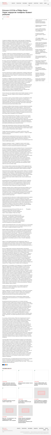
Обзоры (41, 3)
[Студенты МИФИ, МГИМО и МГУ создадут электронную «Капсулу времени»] (41, 380)
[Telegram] (7, 364)
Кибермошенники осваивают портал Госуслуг (41, 26)
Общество (30, 3)
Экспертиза (36, 3)
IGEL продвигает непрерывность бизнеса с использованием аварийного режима (40, 69)
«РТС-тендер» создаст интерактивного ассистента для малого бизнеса (41, 39)
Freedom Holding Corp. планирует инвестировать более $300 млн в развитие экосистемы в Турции (40, 401)
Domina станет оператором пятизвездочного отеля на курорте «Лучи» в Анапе (40, 79)
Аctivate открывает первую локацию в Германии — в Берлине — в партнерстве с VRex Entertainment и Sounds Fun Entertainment (41, 51)
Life (29, 5)
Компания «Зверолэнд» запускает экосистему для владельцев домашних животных (40, 75)
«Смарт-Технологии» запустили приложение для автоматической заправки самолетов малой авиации (41, 21)
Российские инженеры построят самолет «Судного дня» (40, 34)
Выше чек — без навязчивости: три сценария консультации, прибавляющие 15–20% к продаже (9, 419)
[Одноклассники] (5, 364)
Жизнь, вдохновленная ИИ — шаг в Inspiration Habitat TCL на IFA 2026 (41, 57)
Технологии (18, 3)
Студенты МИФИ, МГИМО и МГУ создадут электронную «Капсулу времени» (40, 30)
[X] (3, 364)
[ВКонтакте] (4, 364)
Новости (13, 3)
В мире (45, 3)
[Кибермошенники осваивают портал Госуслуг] (25, 380)
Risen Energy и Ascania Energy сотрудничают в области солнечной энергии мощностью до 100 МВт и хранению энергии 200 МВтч (41, 62)
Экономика (25, 3)
